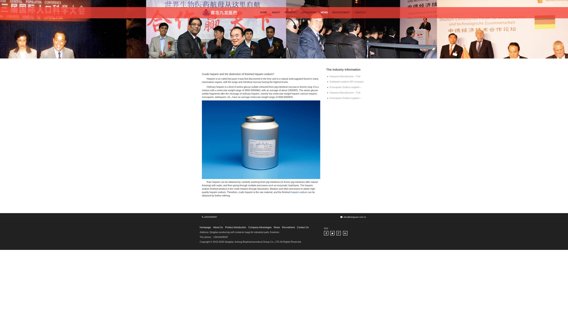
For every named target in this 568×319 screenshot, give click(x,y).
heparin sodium (299, 192)
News (277, 227)
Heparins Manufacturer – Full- (345, 92)
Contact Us (303, 227)
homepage (205, 227)
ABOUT (276, 12)
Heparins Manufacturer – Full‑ (345, 76)
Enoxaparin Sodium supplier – (346, 87)
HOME (263, 12)
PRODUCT (291, 12)
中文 (560, 4)
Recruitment (288, 227)
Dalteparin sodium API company (347, 81)
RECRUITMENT (341, 12)
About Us (218, 227)
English (550, 4)
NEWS (324, 12)
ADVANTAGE (308, 12)
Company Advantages (260, 227)
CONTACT (360, 12)
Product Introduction (235, 227)
